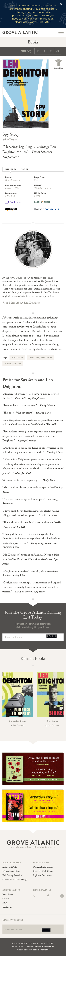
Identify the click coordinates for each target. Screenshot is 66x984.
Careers (5, 899)
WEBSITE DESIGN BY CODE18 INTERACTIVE (33, 950)
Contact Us (7, 907)
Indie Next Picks (9, 867)
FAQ (4, 903)
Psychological (12, 363)
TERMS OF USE (31, 946)
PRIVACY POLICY (18, 946)
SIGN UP (51, 636)
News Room (7, 895)
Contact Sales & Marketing (14, 880)
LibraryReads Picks (10, 871)
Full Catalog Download (12, 876)
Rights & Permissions (42, 876)
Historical (17, 357)
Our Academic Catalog (43, 867)
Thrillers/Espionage (40, 357)
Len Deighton (11, 140)
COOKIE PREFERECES (46, 946)
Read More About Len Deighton (21, 303)
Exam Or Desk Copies (43, 871)
